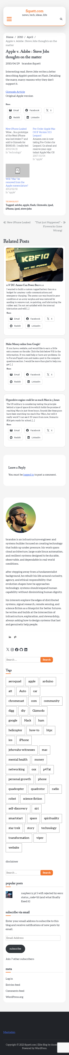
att (10, 691)
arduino (48, 681)
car (35, 691)
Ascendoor (56, 1045)
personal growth (20, 779)
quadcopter (16, 789)
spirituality (51, 818)
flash (33, 205)
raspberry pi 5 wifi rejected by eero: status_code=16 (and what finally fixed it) (42, 897)
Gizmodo (42, 205)
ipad (50, 205)
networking (17, 769)
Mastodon (9, 1032)
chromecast (16, 701)
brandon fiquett (31, 63)
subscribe (15, 948)
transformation (19, 837)
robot (12, 798)
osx (34, 769)
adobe (18, 205)
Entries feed (13, 984)
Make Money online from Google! (23, 344)
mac (44, 749)
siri (36, 808)
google (13, 720)
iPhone (10, 209)
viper (40, 837)
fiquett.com (34, 11)
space (33, 818)
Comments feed (15, 991)
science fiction (32, 798)
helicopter (15, 730)
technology (12, 202)
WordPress (41, 1048)
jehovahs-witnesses (22, 749)
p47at (47, 769)
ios (10, 740)
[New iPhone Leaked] (19, 140)
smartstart (16, 818)
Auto (22, 691)
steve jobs (26, 209)
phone (42, 779)
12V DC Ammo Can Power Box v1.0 (25, 285)
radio (55, 789)
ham (41, 720)
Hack (27, 720)
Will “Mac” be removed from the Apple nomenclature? (17, 182)
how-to (34, 730)
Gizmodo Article (15, 92)
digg (11, 710)
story (30, 828)
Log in (9, 978)
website (14, 847)
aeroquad (15, 681)
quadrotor (38, 789)
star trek (14, 828)
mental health (18, 759)
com (34, 701)
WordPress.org (14, 997)
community (52, 701)
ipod (17, 209)
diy (23, 710)
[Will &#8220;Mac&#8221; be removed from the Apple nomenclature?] (17, 170)
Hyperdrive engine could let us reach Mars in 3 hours (32, 400)
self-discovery (18, 808)
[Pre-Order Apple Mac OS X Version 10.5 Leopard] (46, 144)
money (39, 759)
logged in (28, 474)
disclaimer (12, 861)
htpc (49, 730)
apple (26, 205)
